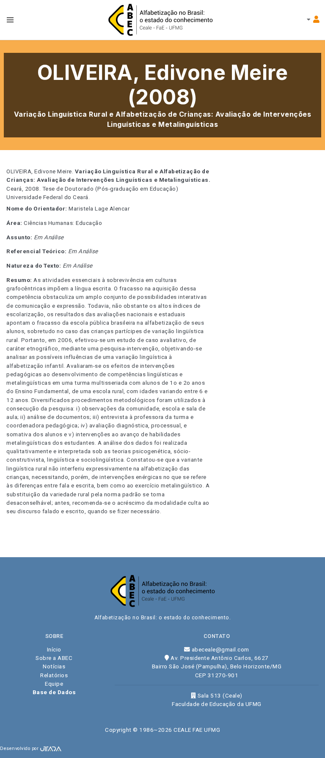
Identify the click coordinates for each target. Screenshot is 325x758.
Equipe (54, 683)
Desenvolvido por (20, 748)
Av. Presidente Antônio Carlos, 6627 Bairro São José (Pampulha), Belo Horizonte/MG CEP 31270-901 (217, 666)
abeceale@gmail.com (219, 649)
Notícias (54, 666)
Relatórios (54, 675)
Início (54, 649)
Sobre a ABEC (54, 657)
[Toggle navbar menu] (10, 20)
